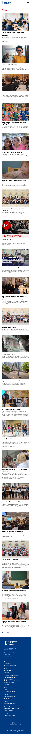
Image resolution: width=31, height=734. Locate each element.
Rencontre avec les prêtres (9, 93)
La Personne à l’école (7, 239)
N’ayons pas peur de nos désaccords (11, 409)
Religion (6, 687)
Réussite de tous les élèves (10, 665)
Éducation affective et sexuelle (10, 268)
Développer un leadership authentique (12, 531)
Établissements (7, 663)
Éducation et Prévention (9, 667)
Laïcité (5, 689)
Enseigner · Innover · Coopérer (11, 680)
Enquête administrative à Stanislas (11, 381)
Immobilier (6, 713)
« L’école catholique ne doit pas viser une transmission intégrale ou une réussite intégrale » (13, 34)
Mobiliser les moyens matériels (11, 708)
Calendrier (6, 698)
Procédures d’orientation (9, 668)
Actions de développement (10, 703)
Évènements (7, 686)
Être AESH (6, 674)
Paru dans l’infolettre (8, 705)
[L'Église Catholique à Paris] (15, 722)
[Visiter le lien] (8, 3)
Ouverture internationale (9, 691)
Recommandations (8, 706)
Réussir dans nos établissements (12, 661)
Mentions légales (20, 731)
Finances (6, 712)
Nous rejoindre (7, 670)
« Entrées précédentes (7, 632)
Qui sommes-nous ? (12, 731)
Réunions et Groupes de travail (11, 700)
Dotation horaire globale (9, 715)
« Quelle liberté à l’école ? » (9, 354)
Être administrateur (8, 679)
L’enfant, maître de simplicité (10, 559)
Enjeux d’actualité (7, 438)
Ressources (6, 693)
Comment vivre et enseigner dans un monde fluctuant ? (14, 209)
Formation (6, 684)
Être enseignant (7, 672)
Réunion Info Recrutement (9, 64)
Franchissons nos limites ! (9, 327)
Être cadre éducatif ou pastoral (11, 675)
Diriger (6, 694)
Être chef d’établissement (10, 677)
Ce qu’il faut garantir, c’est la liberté (12, 152)
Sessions (6, 701)
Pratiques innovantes (9, 682)
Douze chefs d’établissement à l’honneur (13, 502)
